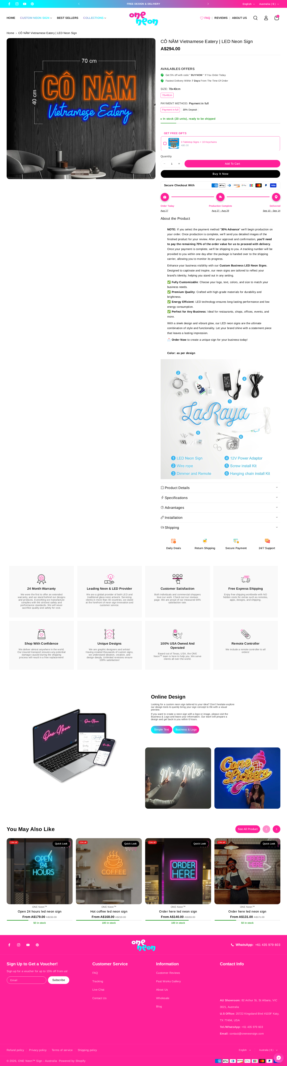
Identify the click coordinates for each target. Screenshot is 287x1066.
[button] (36, 18)
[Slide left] (266, 829)
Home (10, 33)
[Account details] (266, 18)
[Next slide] (208, 4)
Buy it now (221, 173)
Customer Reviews (168, 972)
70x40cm (168, 96)
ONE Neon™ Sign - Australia (37, 1061)
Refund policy (15, 1050)
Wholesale (162, 998)
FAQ (95, 972)
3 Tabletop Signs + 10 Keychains (199, 141)
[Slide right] (276, 829)
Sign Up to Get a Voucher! (32, 963)
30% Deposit (190, 110)
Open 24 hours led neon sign (40, 911)
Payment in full (171, 110)
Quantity (166, 156)
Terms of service (62, 1050)
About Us (162, 989)
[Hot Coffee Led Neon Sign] (109, 871)
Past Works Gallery (168, 981)
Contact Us (99, 998)
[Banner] (220, 419)
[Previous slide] (79, 4)
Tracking (97, 981)
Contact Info (232, 963)
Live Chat (98, 989)
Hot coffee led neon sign (109, 911)
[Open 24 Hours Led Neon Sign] (40, 871)
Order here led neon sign (178, 911)
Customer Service (110, 963)
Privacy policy (38, 1050)
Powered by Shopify (72, 1061)
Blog (159, 1006)
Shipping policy (87, 1050)
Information (167, 963)
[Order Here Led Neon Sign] (178, 871)
